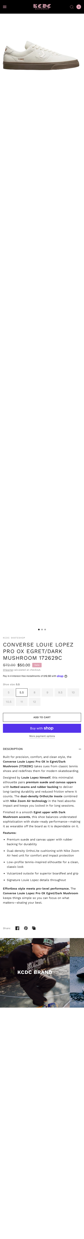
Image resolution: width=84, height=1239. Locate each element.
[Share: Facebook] (17, 928)
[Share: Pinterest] (26, 928)
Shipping (8, 669)
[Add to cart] (42, 717)
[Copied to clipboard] (34, 928)
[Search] (72, 7)
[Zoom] (42, 55)
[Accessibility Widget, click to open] (8, 1230)
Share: (7, 928)
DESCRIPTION (13, 749)
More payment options (42, 736)
